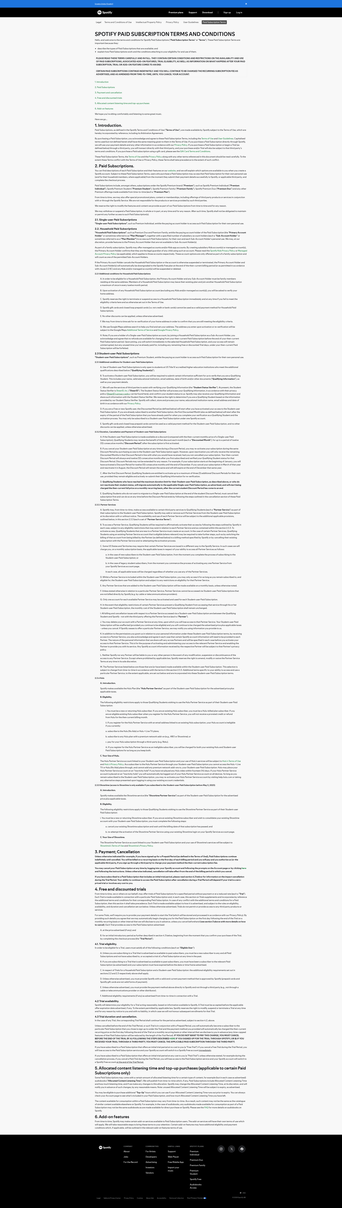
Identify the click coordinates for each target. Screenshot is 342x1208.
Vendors (150, 1172)
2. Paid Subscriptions (105, 87)
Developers (151, 1156)
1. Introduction (101, 81)
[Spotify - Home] (105, 12)
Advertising (151, 1162)
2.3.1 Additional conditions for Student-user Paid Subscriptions (124, 362)
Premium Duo (196, 1159)
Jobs (126, 1156)
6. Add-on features (104, 108)
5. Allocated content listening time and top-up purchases (122, 103)
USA (244, 1193)
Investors (150, 1167)
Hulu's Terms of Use (231, 761)
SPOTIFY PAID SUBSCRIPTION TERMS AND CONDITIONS (165, 34)
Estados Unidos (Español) (104, 4)
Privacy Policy (172, 22)
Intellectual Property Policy (149, 22)
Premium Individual (194, 1153)
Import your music (173, 1169)
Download (207, 12)
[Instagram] (221, 1149)
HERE (172, 1038)
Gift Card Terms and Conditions (195, 151)
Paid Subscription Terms (214, 22)
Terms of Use (207, 138)
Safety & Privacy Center (112, 1198)
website (172, 170)
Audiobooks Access (195, 1186)
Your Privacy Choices (195, 1198)
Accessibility (161, 1198)
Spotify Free (195, 1179)
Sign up (227, 12)
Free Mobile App (176, 1162)
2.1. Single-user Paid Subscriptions (116, 220)
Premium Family (197, 1165)
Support (193, 12)
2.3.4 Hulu (99, 678)
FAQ (206, 1107)
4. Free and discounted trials (108, 97)
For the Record (131, 1162)
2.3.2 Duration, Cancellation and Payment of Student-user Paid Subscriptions (130, 431)
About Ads (150, 1198)
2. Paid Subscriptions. (114, 166)
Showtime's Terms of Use (112, 845)
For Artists (151, 1151)
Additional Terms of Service (140, 330)
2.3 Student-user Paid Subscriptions (117, 353)
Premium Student (194, 1172)
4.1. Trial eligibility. (106, 944)
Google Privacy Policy (168, 330)
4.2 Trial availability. (107, 1001)
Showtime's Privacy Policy (140, 845)
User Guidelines (191, 22)
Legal (98, 1198)
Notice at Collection (176, 1198)
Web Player (173, 1156)
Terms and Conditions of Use (118, 22)
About (127, 1151)
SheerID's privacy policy (118, 393)
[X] (231, 1149)
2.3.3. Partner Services (105, 504)
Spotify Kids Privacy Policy (222, 250)
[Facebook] (242, 1149)
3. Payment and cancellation (108, 92)
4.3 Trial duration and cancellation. (116, 1017)
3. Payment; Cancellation (117, 852)
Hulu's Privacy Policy (114, 764)
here (244, 868)
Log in (239, 12)
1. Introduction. (108, 125)
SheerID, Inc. (122, 390)
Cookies (140, 1198)
